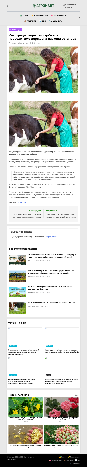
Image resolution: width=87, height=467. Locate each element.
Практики (13, 345)
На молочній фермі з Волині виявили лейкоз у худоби (51, 302)
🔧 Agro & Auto (55, 21)
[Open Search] (79, 18)
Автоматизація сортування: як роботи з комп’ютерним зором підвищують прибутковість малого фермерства (22, 381)
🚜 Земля (24, 15)
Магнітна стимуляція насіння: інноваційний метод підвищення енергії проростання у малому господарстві (23, 352)
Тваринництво (15, 30)
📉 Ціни (42, 21)
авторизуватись (51, 237)
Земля (48, 375)
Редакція (14, 43)
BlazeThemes (11, 459)
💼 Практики (30, 21)
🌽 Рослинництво (39, 15)
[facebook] (8, 6)
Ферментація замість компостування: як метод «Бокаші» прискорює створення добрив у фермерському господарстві (61, 381)
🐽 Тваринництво (59, 15)
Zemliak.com (21, 202)
